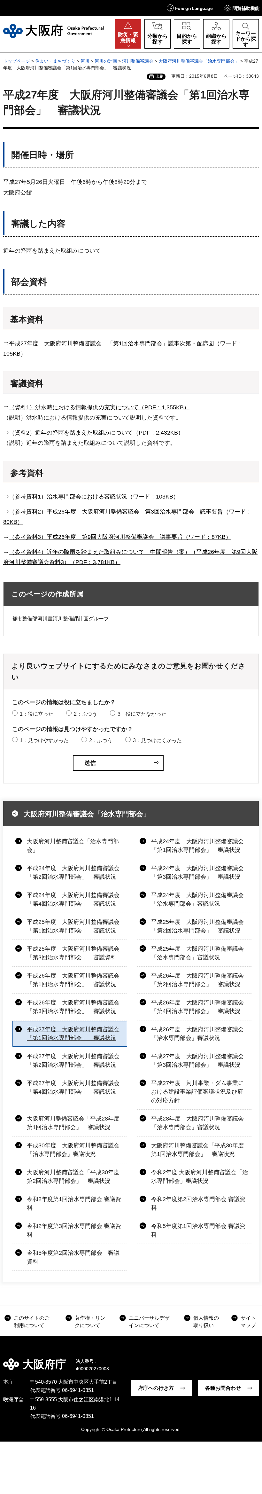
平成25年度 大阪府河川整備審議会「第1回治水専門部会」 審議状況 (73, 926)
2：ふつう (85, 714)
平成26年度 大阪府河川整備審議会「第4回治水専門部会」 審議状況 (197, 1006)
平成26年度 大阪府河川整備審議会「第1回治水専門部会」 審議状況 (73, 979)
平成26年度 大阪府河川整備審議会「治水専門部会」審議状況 (197, 1033)
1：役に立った (36, 714)
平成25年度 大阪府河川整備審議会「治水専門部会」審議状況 (197, 953)
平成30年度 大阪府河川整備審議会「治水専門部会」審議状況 (73, 1149)
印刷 (159, 76)
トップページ (16, 61)
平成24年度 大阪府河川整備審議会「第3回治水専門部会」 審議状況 (197, 872)
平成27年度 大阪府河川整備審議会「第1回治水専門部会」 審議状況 (73, 1033)
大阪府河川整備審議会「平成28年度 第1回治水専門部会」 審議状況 (76, 1122)
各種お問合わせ (223, 1388)
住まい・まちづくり (55, 61)
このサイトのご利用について (32, 1321)
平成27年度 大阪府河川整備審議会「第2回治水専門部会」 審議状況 (73, 1060)
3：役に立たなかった (142, 714)
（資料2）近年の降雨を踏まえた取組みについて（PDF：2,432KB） (96, 432)
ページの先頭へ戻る (252, 1359)
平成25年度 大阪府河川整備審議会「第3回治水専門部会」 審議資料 (73, 953)
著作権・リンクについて (90, 1321)
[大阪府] (53, 31)
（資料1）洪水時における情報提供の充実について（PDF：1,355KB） (99, 407)
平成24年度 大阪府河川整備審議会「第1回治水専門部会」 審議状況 (197, 845)
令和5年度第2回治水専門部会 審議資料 (73, 1257)
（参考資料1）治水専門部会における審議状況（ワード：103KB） (94, 496)
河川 (85, 61)
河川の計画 (106, 61)
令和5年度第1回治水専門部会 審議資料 (198, 1230)
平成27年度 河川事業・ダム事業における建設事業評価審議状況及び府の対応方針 (197, 1092)
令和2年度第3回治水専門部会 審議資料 (74, 1230)
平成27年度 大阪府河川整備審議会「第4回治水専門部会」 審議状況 (73, 1087)
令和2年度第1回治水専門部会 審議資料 (74, 1203)
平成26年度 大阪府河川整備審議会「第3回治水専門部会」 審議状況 (73, 1006)
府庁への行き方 (156, 1388)
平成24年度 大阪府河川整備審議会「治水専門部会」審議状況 (197, 899)
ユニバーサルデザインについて (149, 1321)
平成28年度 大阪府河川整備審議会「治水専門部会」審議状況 (197, 1122)
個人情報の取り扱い (206, 1321)
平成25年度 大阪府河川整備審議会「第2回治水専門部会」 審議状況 (197, 926)
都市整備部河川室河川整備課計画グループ (60, 618)
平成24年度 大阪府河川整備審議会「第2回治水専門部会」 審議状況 (73, 872)
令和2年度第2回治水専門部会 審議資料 (198, 1203)
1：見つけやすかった (44, 740)
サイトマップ (248, 1321)
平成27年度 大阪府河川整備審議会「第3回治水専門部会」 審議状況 (197, 1060)
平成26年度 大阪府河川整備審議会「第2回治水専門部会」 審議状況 (197, 979)
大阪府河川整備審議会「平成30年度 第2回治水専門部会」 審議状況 (76, 1176)
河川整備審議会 (137, 61)
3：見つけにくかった (157, 740)
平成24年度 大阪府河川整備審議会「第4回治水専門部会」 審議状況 (73, 899)
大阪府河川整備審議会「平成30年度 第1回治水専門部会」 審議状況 (200, 1149)
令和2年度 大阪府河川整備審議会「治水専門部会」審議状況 (199, 1176)
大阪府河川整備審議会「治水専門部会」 (198, 61)
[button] (189, 8)
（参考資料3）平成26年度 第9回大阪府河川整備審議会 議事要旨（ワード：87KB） (120, 537)
